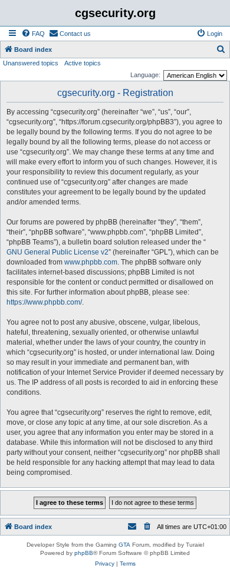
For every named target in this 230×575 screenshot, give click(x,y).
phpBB (83, 553)
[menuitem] (33, 34)
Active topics (82, 63)
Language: (145, 74)
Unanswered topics (30, 63)
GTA (124, 544)
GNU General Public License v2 (57, 252)
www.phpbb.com (90, 262)
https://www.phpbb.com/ (44, 302)
